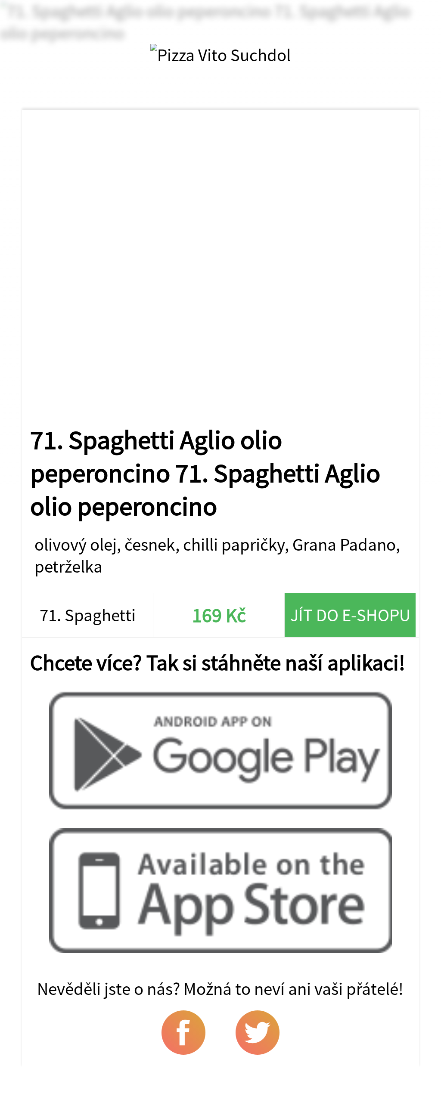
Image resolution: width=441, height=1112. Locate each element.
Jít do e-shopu (350, 615)
